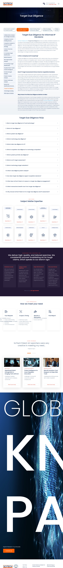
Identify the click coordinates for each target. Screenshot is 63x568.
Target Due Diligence (8, 88)
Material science (47, 368)
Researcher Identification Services (9, 85)
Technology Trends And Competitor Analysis (22, 29)
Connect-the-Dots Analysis (8, 49)
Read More (7, 221)
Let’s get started (34, 290)
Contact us (9, 551)
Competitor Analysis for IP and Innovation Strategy (9, 45)
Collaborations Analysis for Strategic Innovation (9, 35)
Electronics (7, 368)
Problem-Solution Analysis (8, 77)
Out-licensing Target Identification (8, 64)
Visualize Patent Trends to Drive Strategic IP (9, 68)
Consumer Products (29, 368)
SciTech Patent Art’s (23, 41)
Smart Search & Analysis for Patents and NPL (9, 29)
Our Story (25, 565)
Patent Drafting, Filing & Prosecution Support (35, 29)
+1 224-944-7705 (52, 4)
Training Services (57, 29)
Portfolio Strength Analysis (8, 72)
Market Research (8, 57)
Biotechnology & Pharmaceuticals (51, 565)
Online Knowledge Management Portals (47, 29)
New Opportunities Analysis (8, 60)
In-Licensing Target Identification (8, 54)
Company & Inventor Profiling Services (8, 40)
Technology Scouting (8, 90)
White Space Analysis (9, 93)
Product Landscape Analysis (8, 81)
